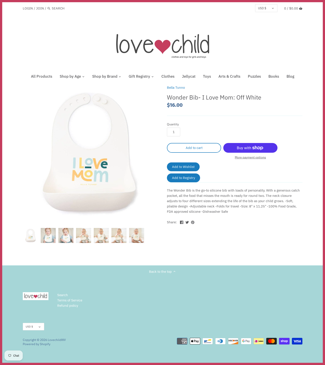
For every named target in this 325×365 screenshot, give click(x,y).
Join (40, 8)
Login (28, 8)
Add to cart (194, 148)
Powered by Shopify (36, 344)
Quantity (173, 124)
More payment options (250, 157)
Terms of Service (69, 300)
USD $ (262, 8)
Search (62, 295)
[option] (30, 235)
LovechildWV (57, 340)
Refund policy (67, 305)
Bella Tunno (176, 87)
